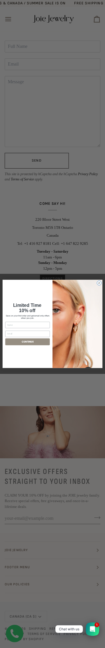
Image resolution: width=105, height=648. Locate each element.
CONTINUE (28, 341)
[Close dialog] (99, 283)
